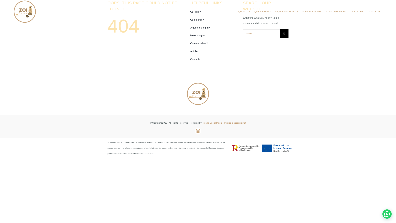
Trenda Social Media (212, 123)
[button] (387, 214)
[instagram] (198, 131)
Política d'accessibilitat (235, 123)
